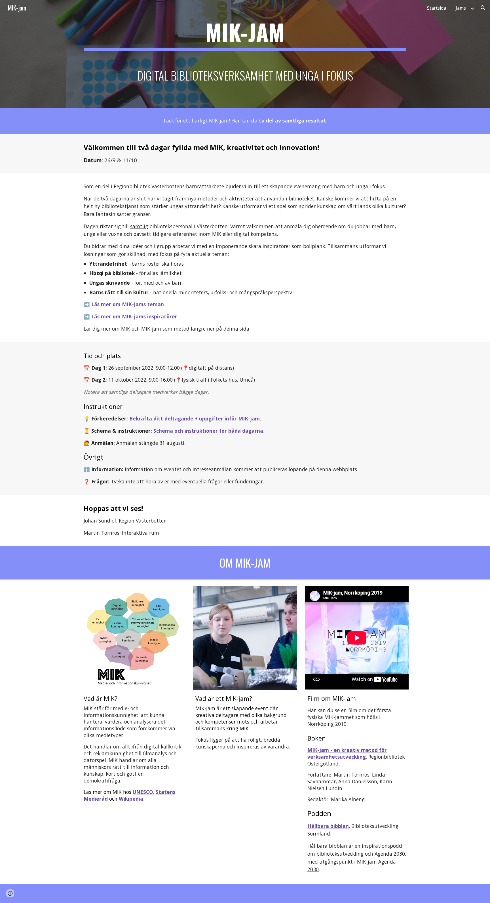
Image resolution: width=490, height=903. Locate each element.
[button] (483, 8)
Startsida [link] (436, 8)
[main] (245, 54)
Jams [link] (461, 8)
